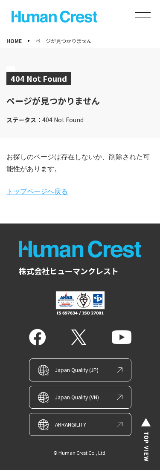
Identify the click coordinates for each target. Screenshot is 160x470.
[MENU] (143, 17)
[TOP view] (146, 439)
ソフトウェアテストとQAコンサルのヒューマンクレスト (80, 249)
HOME (14, 40)
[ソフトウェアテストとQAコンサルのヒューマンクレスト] (54, 17)
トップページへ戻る (37, 191)
